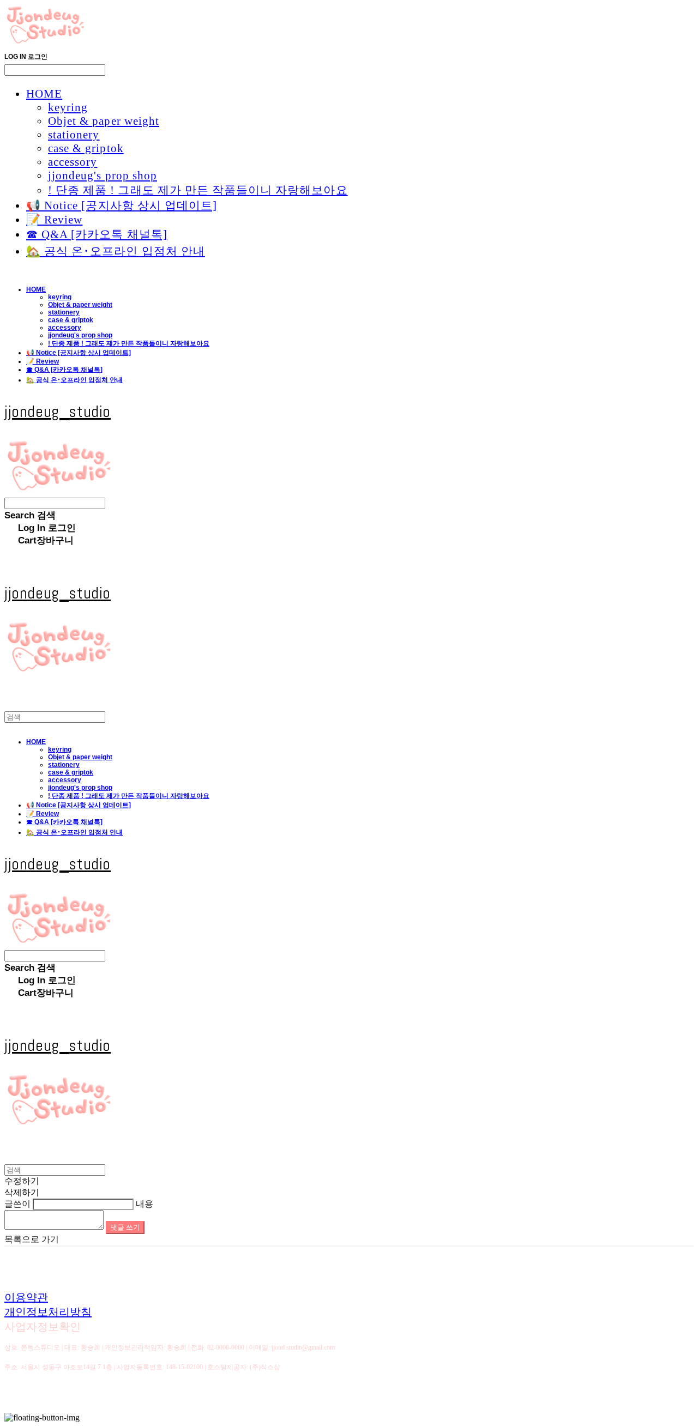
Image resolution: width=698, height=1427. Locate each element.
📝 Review (54, 219)
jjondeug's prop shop (102, 175)
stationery (74, 134)
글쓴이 (17, 1203)
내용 (144, 1203)
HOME (44, 93)
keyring (68, 107)
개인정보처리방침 (48, 1312)
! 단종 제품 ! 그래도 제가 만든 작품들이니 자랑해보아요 (198, 190)
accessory (72, 161)
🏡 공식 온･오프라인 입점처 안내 (115, 251)
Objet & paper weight (103, 121)
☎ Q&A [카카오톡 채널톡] (96, 234)
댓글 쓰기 (125, 1227)
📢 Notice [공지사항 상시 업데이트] (121, 205)
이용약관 (26, 1297)
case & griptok (86, 148)
